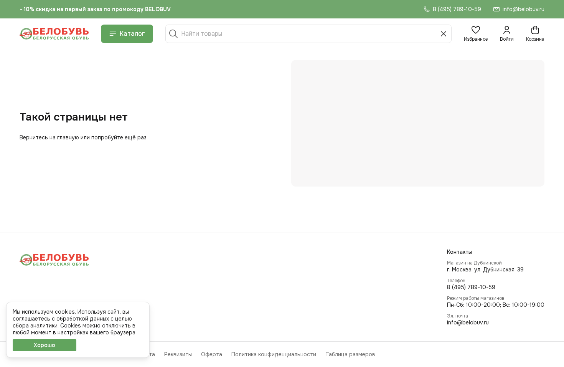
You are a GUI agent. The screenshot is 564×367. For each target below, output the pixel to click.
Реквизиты (178, 354)
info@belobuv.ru (468, 322)
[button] (476, 33)
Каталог (132, 34)
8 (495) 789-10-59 (471, 287)
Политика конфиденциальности (273, 354)
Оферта (211, 354)
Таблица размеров (350, 354)
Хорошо (44, 345)
